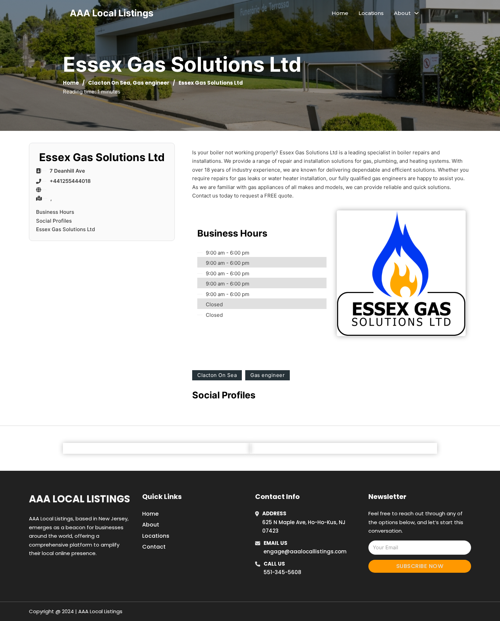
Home (340, 13)
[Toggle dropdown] (416, 13)
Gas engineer (151, 82)
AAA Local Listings (111, 13)
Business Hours (55, 212)
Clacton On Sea (109, 82)
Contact (154, 547)
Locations (371, 13)
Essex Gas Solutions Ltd (65, 229)
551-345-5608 (282, 572)
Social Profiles (54, 221)
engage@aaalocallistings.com (305, 551)
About (150, 525)
